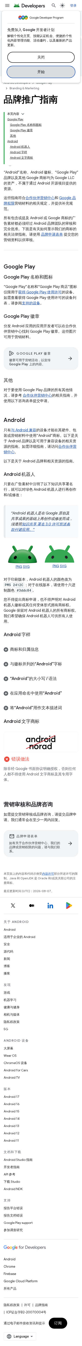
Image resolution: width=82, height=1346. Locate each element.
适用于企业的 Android (19, 937)
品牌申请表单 (52, 234)
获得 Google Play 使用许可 (40, 292)
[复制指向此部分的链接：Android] (29, 420)
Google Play (44, 83)
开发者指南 (12, 1167)
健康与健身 (12, 1007)
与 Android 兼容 (23, 430)
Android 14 (12, 1119)
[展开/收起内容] (23, 114)
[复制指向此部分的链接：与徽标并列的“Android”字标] (66, 664)
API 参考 (9, 1174)
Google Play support (18, 1223)
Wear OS (10, 1056)
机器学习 (10, 1000)
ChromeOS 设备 (15, 1063)
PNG (19, 567)
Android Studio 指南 (18, 1160)
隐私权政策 (12, 1022)
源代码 (8, 951)
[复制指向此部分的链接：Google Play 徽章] (44, 316)
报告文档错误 (13, 1215)
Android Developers (17, 83)
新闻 (7, 959)
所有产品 (10, 1288)
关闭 (41, 57)
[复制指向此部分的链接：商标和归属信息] (43, 650)
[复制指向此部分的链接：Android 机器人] (39, 474)
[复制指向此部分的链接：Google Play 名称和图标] (57, 277)
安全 (7, 944)
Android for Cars (16, 1070)
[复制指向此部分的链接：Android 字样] (35, 634)
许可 (27, 1305)
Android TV (12, 1077)
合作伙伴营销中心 (40, 198)
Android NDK (13, 1189)
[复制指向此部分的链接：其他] (17, 380)
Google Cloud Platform (21, 1281)
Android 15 (11, 1111)
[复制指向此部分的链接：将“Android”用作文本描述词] (66, 708)
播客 (7, 973)
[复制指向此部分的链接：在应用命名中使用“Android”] (66, 693)
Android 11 (11, 1140)
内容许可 (48, 874)
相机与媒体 (12, 1014)
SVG (26, 567)
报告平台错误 (13, 1208)
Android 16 (12, 1104)
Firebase (10, 1274)
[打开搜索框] (53, 5)
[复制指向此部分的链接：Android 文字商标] (44, 721)
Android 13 (11, 1126)
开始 (41, 72)
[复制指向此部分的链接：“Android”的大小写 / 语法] (61, 679)
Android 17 (11, 1097)
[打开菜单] (7, 5)
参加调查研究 (13, 1230)
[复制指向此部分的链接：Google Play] (39, 267)
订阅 (58, 1323)
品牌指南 (41, 1305)
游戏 (7, 992)
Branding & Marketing (24, 88)
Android (9, 929)
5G (6, 1029)
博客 (7, 966)
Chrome (9, 1266)
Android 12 (11, 1133)
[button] (41, 649)
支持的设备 (31, 303)
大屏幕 (8, 1048)
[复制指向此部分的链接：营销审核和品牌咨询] (57, 804)
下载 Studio (12, 1182)
